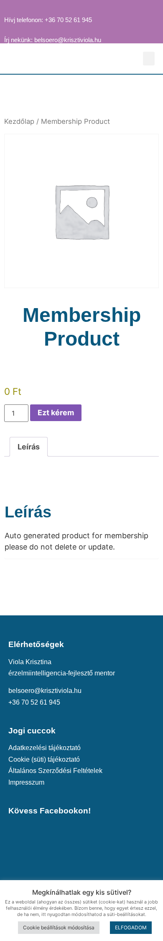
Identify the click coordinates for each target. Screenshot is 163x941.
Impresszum (26, 782)
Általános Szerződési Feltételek (55, 770)
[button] (149, 58)
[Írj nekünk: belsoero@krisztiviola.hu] (8, 28)
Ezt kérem (56, 412)
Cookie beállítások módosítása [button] (58, 927)
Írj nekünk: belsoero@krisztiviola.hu (52, 40)
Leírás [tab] (29, 446)
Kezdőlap (19, 121)
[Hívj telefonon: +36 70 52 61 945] (8, 8)
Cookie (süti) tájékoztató (44, 759)
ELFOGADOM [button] (131, 927)
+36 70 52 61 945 (34, 702)
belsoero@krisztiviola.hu (45, 690)
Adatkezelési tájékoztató (44, 747)
